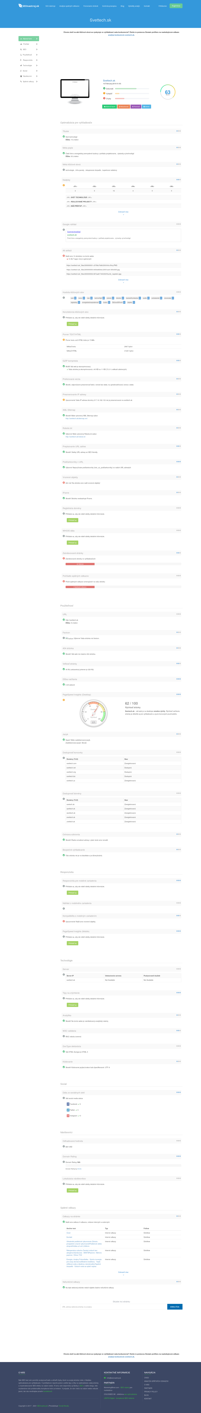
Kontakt (147, 6)
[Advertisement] (121, 57)
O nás (146, 1384)
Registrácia (176, 6)
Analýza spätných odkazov (69, 6)
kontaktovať (47, 1391)
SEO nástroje (50, 6)
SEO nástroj (125, 1387)
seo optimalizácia (130, 1394)
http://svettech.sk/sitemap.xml (76, 418)
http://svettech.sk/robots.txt (75, 436)
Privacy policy (150, 1391)
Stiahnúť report (110, 107)
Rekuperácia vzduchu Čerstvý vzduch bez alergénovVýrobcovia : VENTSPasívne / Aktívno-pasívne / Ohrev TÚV (84, 1252)
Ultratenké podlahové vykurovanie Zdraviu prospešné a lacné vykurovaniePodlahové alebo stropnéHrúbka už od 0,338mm (84, 1243)
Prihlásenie (163, 6)
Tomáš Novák (63, 1406)
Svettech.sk (109, 80)
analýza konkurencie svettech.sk (121, 35)
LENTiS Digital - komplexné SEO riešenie (119, 1398)
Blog (122, 6)
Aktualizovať (124, 107)
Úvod (68, 1233)
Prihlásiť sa (73, 324)
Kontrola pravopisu (109, 6)
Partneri (148, 1388)
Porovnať (137, 107)
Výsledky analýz (134, 6)
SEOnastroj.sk (42, 1406)
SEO (81, 1385)
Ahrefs (79, 1169)
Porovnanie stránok (90, 6)
